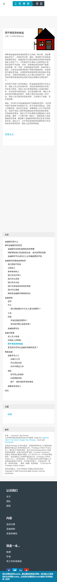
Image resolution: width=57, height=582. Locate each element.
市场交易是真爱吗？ (19, 320)
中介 (10, 305)
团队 (8, 501)
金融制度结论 (13, 328)
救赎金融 (9, 352)
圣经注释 (10, 524)
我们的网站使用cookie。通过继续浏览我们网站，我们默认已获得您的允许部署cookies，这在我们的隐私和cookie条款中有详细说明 (27, 576)
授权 (8, 506)
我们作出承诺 (13, 279)
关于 (8, 496)
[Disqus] (28, 190)
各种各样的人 (13, 271)
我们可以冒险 (13, 290)
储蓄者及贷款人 (14, 386)
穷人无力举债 (13, 336)
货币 (10, 301)
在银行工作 (15, 359)
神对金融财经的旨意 (13, 245)
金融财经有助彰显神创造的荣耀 (21, 249)
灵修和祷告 (11, 533)
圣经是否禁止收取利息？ (20, 324)
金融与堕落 (9, 333)
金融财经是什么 (11, 242)
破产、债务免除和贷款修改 (21, 382)
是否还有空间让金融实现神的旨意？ (23, 347)
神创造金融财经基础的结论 (19, 293)
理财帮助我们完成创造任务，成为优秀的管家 (27, 252)
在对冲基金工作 (17, 366)
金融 (9, 414)
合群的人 (11, 268)
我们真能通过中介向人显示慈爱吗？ (25, 309)
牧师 (8, 552)
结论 (7, 390)
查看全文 (9, 134)
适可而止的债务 (17, 374)
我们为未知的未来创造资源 (19, 286)
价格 (10, 317)
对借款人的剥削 (14, 340)
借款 (10, 371)
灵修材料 (10, 529)
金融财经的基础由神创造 (15, 261)
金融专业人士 (13, 355)
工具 (10, 313)
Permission (9, 442)
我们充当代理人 (14, 275)
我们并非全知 (13, 282)
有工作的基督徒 (14, 561)
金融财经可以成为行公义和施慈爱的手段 (25, 256)
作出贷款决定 (16, 363)
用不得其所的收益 (15, 344)
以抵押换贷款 (16, 378)
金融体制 (9, 298)
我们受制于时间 (14, 264)
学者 (8, 556)
